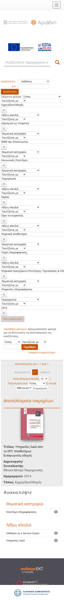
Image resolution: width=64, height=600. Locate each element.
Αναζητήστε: (8, 81)
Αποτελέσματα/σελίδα (26, 378)
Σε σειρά (51, 383)
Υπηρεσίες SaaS (15, 540)
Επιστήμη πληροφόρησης (21, 512)
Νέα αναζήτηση (12, 319)
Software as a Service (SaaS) (22, 533)
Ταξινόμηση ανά (18, 383)
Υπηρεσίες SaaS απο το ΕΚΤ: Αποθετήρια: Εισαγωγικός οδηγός (23, 451)
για (13, 86)
